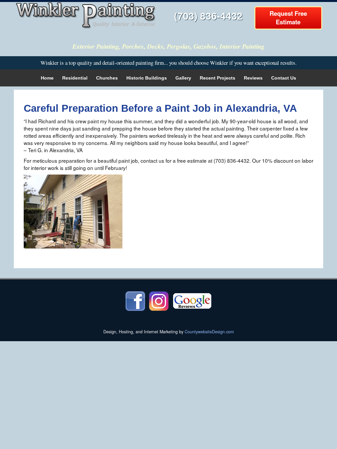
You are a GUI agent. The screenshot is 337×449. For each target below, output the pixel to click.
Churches (107, 78)
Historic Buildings (146, 78)
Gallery (183, 78)
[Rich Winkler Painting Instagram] (158, 300)
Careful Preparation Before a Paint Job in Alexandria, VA (160, 108)
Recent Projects (217, 78)
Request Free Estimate (288, 17)
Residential (75, 78)
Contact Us (283, 78)
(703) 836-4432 (208, 16)
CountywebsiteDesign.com (209, 332)
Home (47, 78)
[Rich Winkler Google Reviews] (192, 300)
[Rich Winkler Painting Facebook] (135, 300)
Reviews (253, 78)
